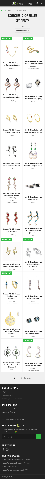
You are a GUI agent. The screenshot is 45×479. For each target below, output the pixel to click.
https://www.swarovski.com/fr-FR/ (15, 470)
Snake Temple (11, 477)
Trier (22, 26)
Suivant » (27, 378)
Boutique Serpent (8, 409)
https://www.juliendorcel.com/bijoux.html (17, 463)
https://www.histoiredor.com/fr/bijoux (16, 459)
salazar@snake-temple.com (12, 399)
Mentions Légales (8, 412)
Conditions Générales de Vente (13, 419)
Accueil (3, 10)
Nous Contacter (8, 395)
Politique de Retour (9, 416)
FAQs (4, 392)
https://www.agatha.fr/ (10, 466)
